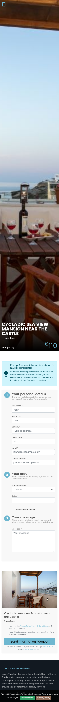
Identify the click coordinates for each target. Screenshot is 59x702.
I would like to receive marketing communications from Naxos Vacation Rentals (31, 633)
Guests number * (19, 485)
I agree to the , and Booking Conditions (30, 627)
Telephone (17, 437)
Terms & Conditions (40, 626)
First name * (17, 405)
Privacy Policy (43, 697)
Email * (15, 448)
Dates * (15, 496)
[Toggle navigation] (53, 4)
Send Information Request (29, 642)
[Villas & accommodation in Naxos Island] (4, 4)
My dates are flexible (26, 509)
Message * (17, 529)
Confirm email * (19, 458)
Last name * (17, 416)
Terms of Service (29, 649)
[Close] (53, 365)
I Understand (27, 697)
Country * (16, 426)
